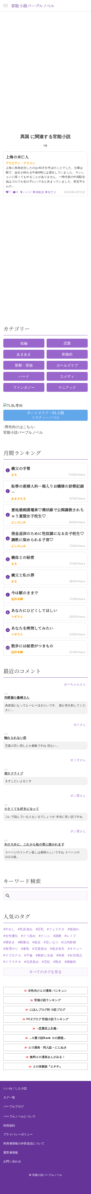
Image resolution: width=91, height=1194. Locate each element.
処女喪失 (58, 948)
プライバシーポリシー (18, 1134)
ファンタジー (24, 387)
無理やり (11, 948)
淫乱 (47, 961)
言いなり (52, 942)
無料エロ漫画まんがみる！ (47, 1057)
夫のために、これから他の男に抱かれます (34, 844)
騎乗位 (24, 942)
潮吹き (10, 942)
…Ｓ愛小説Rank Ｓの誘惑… (47, 1038)
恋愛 (67, 343)
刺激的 (67, 354)
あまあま (24, 354)
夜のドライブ (13, 773)
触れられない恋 (15, 738)
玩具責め (32, 961)
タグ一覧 (9, 1097)
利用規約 (9, 1125)
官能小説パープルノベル (33, 5)
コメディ (67, 376)
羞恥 (26, 948)
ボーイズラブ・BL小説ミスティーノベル (45, 415)
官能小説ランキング (47, 1000)
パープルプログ (13, 1106)
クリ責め (29, 936)
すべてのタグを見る (45, 971)
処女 (37, 942)
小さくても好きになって (21, 809)
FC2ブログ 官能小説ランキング (47, 1019)
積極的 (71, 961)
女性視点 (76, 955)
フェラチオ (57, 929)
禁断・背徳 (24, 365)
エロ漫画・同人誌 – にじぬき (47, 1047)
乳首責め (26, 929)
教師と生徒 (45, 955)
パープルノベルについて (19, 1116)
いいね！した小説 (15, 1088)
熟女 (58, 961)
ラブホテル (13, 955)
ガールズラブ (67, 365)
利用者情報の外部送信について (23, 1143)
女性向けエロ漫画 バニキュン (47, 990)
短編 (24, 343)
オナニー (76, 948)
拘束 (61, 955)
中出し (10, 929)
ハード (24, 376)
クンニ (45, 936)
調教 (58, 936)
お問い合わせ (12, 1161)
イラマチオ (13, 961)
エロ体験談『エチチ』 (47, 1066)
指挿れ (74, 929)
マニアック (67, 387)
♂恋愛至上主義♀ (47, 1028)
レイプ (71, 936)
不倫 (29, 955)
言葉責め (40, 948)
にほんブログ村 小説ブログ (48, 1009)
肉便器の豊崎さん (17, 697)
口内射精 (69, 942)
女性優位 (11, 936)
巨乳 (41, 929)
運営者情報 (10, 1152)
